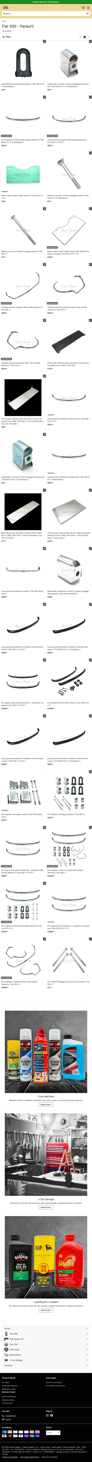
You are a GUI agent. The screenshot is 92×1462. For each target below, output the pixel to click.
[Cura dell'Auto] (46, 1052)
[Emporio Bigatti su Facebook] (51, 1415)
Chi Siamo (6, 1382)
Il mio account (7, 1403)
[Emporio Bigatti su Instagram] (47, 1415)
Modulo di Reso (8, 1400)
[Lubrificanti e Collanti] (46, 1257)
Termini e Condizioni (54, 1382)
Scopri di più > (46, 1105)
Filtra (8, 37)
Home (4, 21)
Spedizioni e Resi (8, 1389)
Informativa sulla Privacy (55, 1386)
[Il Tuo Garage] (46, 1154)
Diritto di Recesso (9, 1397)
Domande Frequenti (10, 1386)
